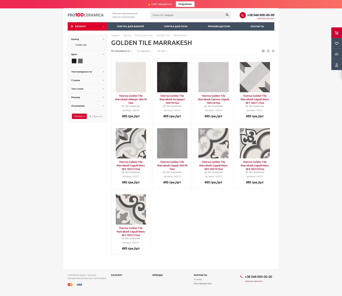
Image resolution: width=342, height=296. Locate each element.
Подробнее (185, 4)
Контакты (257, 26)
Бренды (157, 275)
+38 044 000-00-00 (260, 15)
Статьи (198, 279)
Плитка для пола (176, 26)
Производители (219, 26)
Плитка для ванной (130, 26)
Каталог (80, 26)
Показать (79, 116)
